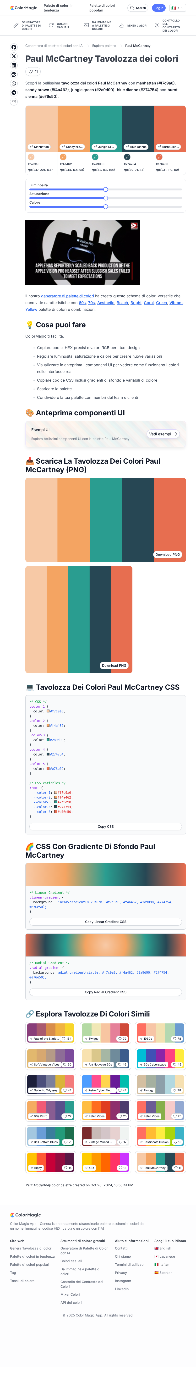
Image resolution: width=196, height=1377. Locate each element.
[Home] (23, 8)
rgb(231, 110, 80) (167, 170)
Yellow (31, 309)
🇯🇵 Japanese (164, 1256)
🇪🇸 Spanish (163, 1273)
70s (91, 302)
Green (161, 302)
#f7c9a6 (33, 164)
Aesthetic (105, 302)
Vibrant (176, 302)
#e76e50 (162, 164)
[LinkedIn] (14, 65)
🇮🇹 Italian (161, 1264)
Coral (149, 302)
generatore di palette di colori (67, 296)
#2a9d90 (98, 164)
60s (82, 302)
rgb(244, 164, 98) (72, 170)
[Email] (14, 101)
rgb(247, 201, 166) (40, 170)
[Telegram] (14, 92)
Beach (122, 302)
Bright (136, 302)
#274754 (130, 164)
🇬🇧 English (162, 1248)
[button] (177, 8)
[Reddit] (14, 74)
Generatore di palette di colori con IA (54, 46)
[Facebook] (14, 47)
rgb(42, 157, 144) (103, 170)
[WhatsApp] (14, 83)
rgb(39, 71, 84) (134, 170)
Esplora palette (104, 46)
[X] (14, 56)
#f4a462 (66, 164)
